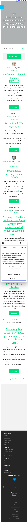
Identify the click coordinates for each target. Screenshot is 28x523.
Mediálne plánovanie (8, 453)
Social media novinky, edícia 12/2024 (14, 174)
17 (7, 380)
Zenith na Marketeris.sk (15, 507)
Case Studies (7, 467)
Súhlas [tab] (5, 247)
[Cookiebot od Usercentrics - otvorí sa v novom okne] (19, 243)
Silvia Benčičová (7, 161)
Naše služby (6, 444)
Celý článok (14, 107)
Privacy (15, 504)
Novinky (6, 460)
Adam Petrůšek (7, 68)
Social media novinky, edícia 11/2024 (14, 284)
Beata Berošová (7, 210)
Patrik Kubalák (10, 116)
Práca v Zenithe (7, 440)
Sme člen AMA (15, 511)
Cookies (15, 502)
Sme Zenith (6, 442)
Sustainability (15, 516)
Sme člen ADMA (15, 514)
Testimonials (7, 438)
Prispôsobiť (13, 278)
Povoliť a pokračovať (14, 274)
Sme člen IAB (15, 509)
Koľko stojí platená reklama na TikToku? (14, 78)
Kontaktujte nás (7, 472)
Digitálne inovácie (8, 451)
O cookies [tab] (23, 247)
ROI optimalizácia (8, 456)
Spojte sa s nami (13, 56)
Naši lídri (6, 435)
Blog (5, 463)
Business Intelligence (8, 449)
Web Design (12, 518)
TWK (17, 518)
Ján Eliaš (9, 322)
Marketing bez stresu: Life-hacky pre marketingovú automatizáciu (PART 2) (14, 336)
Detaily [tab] (14, 247)
